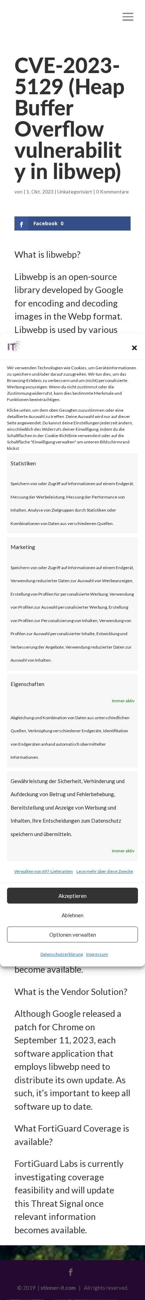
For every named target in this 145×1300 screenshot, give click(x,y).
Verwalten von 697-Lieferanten (43, 871)
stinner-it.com (58, 1287)
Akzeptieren (72, 896)
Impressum (97, 954)
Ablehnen (72, 915)
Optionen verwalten (72, 934)
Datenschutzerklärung (61, 954)
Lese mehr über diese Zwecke (104, 871)
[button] (134, 347)
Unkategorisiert (74, 192)
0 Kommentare (112, 192)
